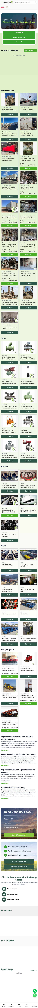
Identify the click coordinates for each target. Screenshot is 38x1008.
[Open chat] (35, 991)
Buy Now (28, 168)
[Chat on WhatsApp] (35, 995)
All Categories (29, 50)
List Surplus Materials (19, 861)
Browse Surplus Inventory (19, 866)
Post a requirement (19, 37)
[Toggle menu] (2, 2)
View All (32, 970)
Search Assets (19, 32)
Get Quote (10, 114)
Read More (4, 750)
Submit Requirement (19, 835)
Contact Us (19, 41)
